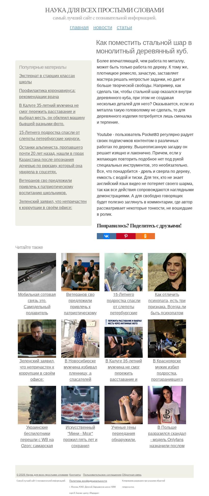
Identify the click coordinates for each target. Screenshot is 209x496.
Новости (102, 27)
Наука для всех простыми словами (104, 9)
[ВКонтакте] (106, 236)
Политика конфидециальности (88, 480)
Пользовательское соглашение (102, 474)
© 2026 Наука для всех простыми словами (42, 474)
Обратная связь (131, 474)
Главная (79, 27)
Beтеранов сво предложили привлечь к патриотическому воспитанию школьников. (46, 186)
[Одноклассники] (145, 236)
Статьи (124, 27)
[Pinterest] (126, 236)
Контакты (75, 474)
